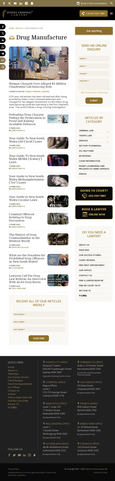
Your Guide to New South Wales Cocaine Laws (26, 198)
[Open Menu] (111, 13)
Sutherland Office (56, 443)
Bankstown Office (91, 423)
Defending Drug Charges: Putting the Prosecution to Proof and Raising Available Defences (27, 119)
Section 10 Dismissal (90, 145)
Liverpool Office (55, 382)
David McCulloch (20, 247)
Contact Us (85, 275)
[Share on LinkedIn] (3, 40)
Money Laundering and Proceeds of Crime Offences (94, 167)
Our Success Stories (90, 255)
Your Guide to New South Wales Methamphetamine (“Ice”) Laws (26, 179)
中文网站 (83, 295)
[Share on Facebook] (3, 26)
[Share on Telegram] (3, 53)
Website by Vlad (100, 472)
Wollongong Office (57, 423)
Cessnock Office (89, 443)
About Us (84, 245)
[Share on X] (3, 33)
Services (83, 140)
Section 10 (84, 290)
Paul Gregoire (19, 288)
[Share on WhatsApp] (3, 47)
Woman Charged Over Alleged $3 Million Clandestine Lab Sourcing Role (37, 85)
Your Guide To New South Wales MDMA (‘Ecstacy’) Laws (27, 159)
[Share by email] (3, 60)
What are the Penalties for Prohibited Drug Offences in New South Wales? (27, 258)
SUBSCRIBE (38, 338)
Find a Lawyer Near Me (91, 280)
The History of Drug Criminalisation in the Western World (24, 238)
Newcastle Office (56, 403)
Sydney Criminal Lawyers (37, 91)
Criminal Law (86, 130)
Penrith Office (89, 403)
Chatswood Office (91, 382)
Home (11, 28)
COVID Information (89, 161)
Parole (83, 173)
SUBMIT (94, 100)
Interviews (85, 156)
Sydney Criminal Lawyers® (96, 469)
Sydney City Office (56, 362)
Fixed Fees (84, 250)
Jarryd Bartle (18, 130)
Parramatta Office (91, 362)
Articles (19, 28)
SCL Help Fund (86, 150)
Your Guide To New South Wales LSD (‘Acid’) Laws (27, 140)
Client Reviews (87, 260)
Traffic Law (85, 135)
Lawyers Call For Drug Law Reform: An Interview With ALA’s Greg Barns (27, 279)
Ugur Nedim (17, 268)
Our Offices (85, 270)
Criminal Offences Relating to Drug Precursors (21, 217)
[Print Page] (3, 67)
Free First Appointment (92, 265)
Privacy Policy (13, 469)
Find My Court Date (89, 285)
